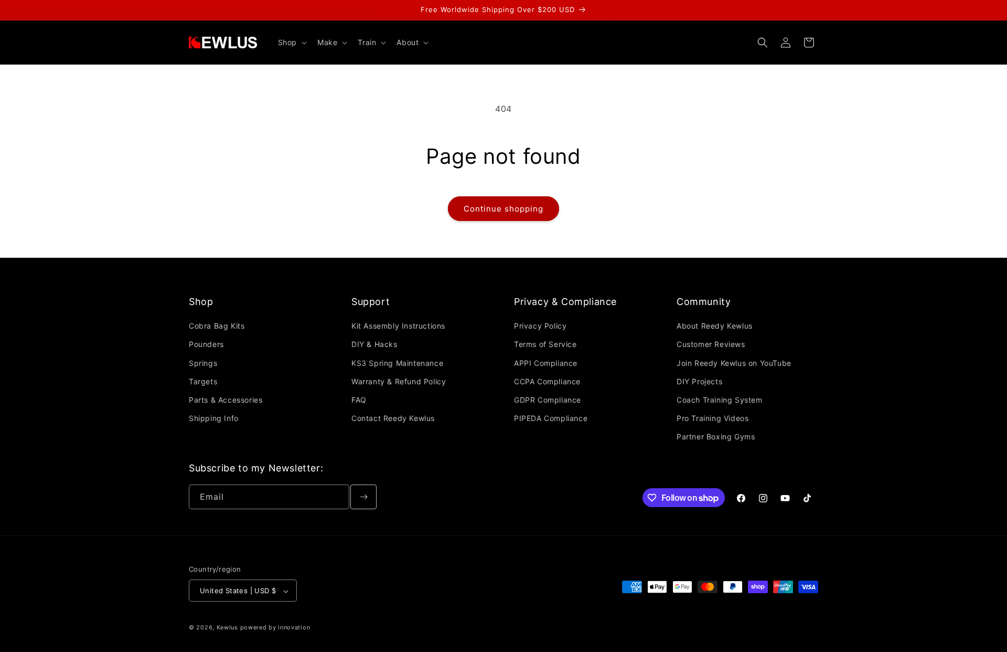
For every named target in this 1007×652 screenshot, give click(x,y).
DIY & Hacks (374, 344)
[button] (291, 42)
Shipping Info (214, 418)
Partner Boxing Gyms (716, 437)
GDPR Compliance (547, 399)
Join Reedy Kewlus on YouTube (734, 363)
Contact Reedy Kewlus (393, 418)
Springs (203, 363)
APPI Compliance (545, 363)
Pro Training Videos (712, 418)
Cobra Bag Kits (216, 325)
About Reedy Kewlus (715, 325)
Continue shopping (503, 209)
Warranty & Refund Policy (398, 381)
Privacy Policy (540, 325)
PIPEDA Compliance (550, 418)
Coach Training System (720, 399)
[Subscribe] (363, 497)
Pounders (206, 344)
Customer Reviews (711, 344)
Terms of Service (545, 344)
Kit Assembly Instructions (398, 325)
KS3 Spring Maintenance (397, 363)
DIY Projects (699, 381)
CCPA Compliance (547, 381)
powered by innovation (275, 628)
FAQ (359, 399)
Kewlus (227, 628)
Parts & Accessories (225, 399)
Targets (203, 381)
